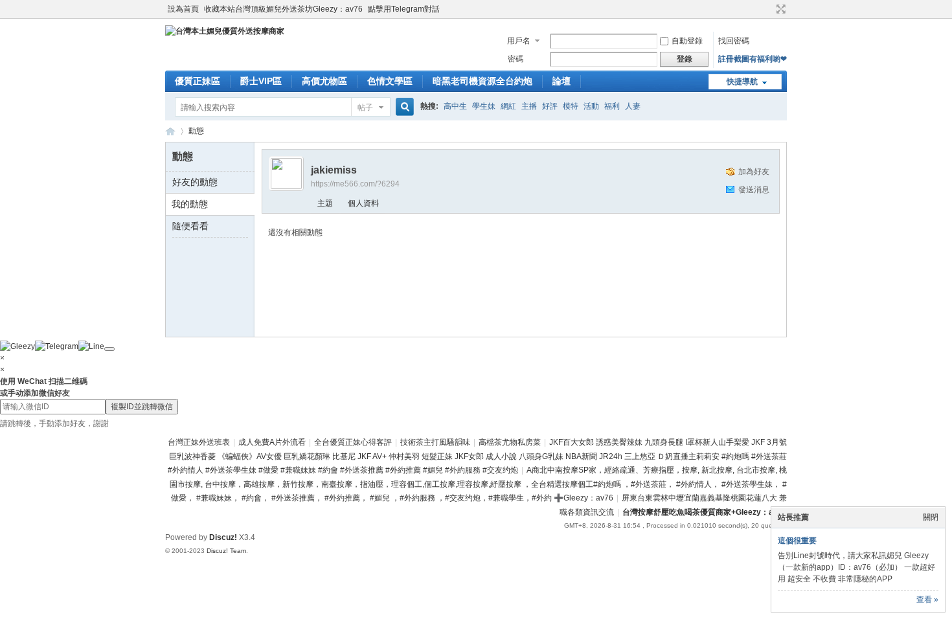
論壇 (561, 81)
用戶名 (518, 40)
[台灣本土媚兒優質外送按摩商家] (224, 31)
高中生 (455, 106)
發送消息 (753, 189)
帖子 (365, 107)
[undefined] (109, 349)
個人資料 (363, 203)
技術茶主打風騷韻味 (435, 442)
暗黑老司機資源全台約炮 (482, 81)
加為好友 (753, 171)
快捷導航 (742, 81)
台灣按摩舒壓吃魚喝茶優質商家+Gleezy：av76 (704, 512)
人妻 (632, 106)
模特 (570, 106)
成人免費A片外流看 (272, 442)
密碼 (515, 58)
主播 (529, 106)
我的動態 (190, 204)
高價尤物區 (324, 81)
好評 (550, 106)
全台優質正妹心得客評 (353, 442)
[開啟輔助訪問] (768, 9)
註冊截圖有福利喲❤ (752, 58)
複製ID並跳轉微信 (142, 406)
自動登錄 (687, 40)
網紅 (508, 106)
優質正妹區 (197, 81)
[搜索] (403, 107)
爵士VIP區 (261, 81)
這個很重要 (797, 540)
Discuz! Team (226, 550)
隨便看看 (190, 226)
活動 (591, 106)
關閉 (930, 517)
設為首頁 (183, 9)
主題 (325, 203)
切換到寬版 (779, 9)
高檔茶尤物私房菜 (510, 442)
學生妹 (483, 106)
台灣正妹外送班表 (199, 442)
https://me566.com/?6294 (355, 183)
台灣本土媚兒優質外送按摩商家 (170, 131)
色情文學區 (390, 81)
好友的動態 (195, 182)
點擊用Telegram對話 (404, 9)
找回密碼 (733, 40)
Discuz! (223, 537)
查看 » (927, 599)
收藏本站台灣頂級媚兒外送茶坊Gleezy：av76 (283, 9)
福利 (612, 106)
